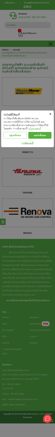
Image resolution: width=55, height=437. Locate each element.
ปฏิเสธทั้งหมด (15, 135)
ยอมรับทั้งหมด (40, 135)
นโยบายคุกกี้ (34, 128)
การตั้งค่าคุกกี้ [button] (27, 143)
